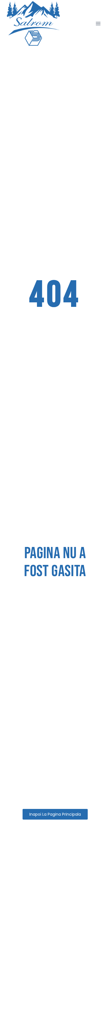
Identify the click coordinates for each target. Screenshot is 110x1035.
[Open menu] (98, 23)
